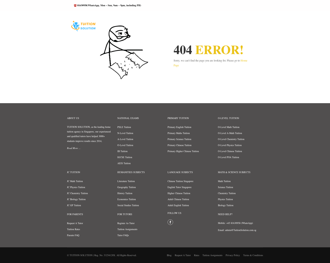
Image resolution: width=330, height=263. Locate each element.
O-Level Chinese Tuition (230, 151)
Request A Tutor (75, 223)
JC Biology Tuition (76, 199)
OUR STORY (195, 28)
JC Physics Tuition (76, 187)
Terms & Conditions (253, 255)
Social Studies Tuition (128, 205)
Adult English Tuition (178, 205)
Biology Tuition (225, 205)
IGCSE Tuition (124, 157)
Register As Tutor (126, 223)
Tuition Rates (73, 229)
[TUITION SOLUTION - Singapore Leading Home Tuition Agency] (82, 27)
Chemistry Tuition (227, 193)
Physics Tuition (225, 199)
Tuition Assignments (127, 229)
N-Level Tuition (125, 133)
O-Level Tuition (125, 145)
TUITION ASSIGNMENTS (249, 28)
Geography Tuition (126, 187)
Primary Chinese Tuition (179, 145)
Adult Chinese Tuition (178, 199)
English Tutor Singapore (179, 187)
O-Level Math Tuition (228, 127)
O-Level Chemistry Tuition (231, 139)
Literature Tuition (126, 181)
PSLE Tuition (124, 127)
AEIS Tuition (124, 163)
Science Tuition (225, 187)
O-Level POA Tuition (228, 157)
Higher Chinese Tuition (179, 193)
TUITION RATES (158, 28)
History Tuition (124, 193)
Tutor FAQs (123, 235)
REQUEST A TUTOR (130, 28)
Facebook (170, 222)
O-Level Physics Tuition (230, 145)
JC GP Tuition (74, 205)
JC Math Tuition (75, 181)
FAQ (177, 28)
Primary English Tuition (179, 127)
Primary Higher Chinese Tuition (183, 151)
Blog (169, 255)
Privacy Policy (233, 255)
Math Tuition (224, 181)
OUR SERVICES (218, 28)
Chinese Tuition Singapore (180, 181)
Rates (196, 255)
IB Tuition (122, 151)
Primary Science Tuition (179, 139)
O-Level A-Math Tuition (230, 133)
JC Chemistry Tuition (77, 193)
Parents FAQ (73, 235)
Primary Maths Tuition (179, 133)
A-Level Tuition (125, 139)
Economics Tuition (126, 199)
